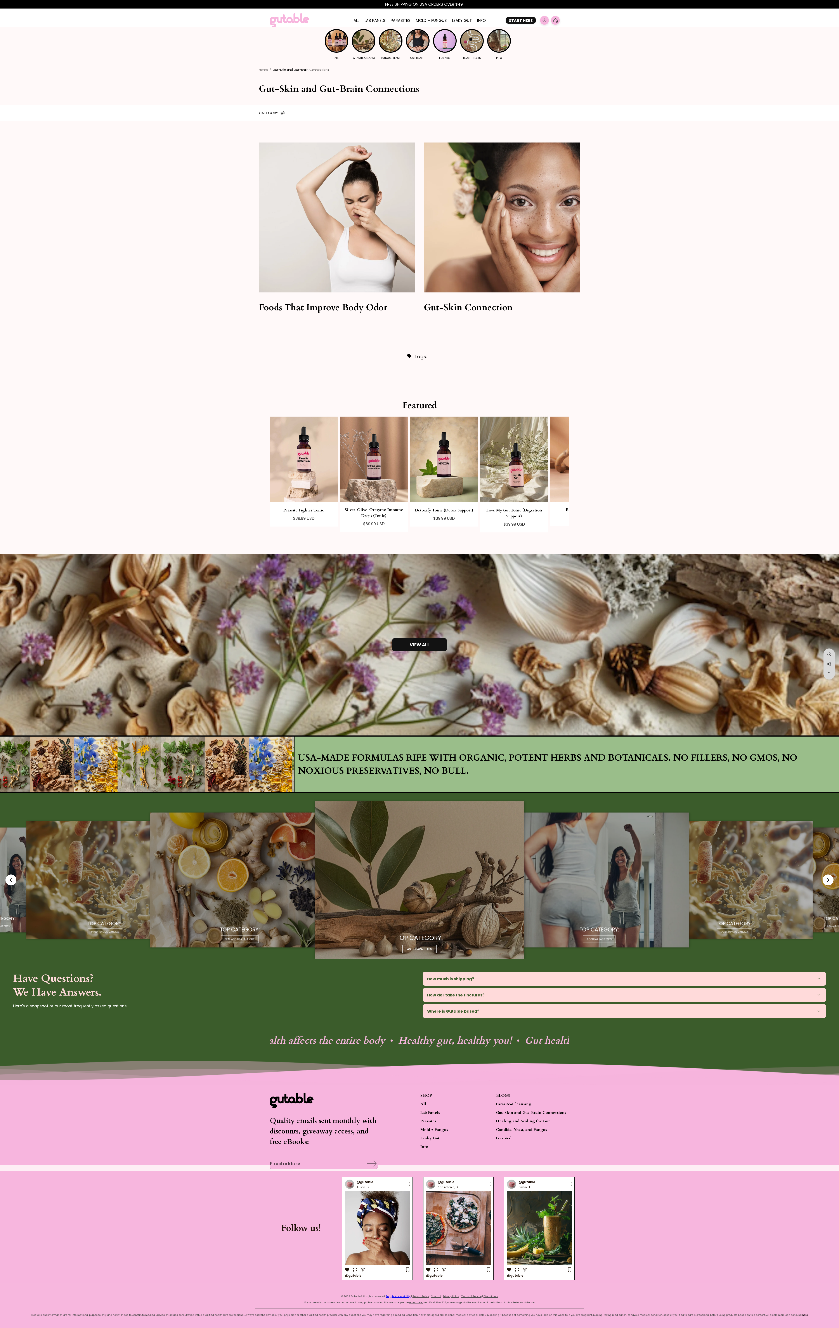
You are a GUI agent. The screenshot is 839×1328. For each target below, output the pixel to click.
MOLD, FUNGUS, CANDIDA (105, 931)
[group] (377, 1228)
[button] (313, 529)
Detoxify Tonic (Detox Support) (444, 510)
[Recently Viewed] (829, 654)
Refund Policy (421, 1296)
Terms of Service (471, 1296)
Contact (436, 1296)
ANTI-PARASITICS (419, 949)
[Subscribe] (370, 1159)
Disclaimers (491, 1296)
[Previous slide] (10, 879)
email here (415, 1302)
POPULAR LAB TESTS (599, 939)
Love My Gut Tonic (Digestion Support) (514, 513)
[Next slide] (828, 879)
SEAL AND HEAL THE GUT (240, 939)
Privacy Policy (451, 1296)
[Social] (829, 664)
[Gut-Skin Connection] (502, 217)
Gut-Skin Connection (468, 308)
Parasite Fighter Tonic (303, 510)
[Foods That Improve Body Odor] (337, 217)
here (805, 1315)
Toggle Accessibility (398, 1296)
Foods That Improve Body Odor (323, 308)
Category (268, 112)
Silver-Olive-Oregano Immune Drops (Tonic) (374, 512)
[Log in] (544, 20)
